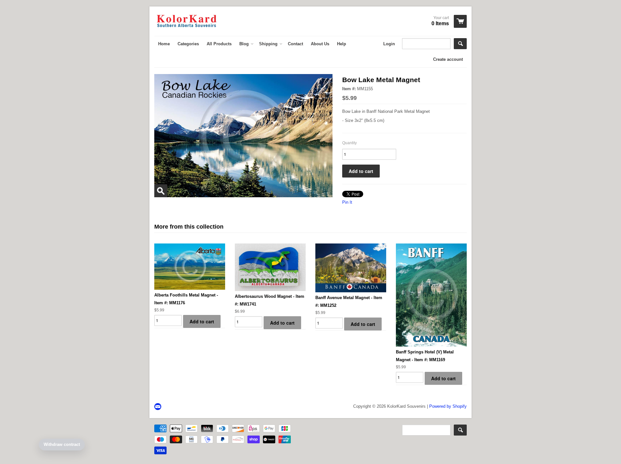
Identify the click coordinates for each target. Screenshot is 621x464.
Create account (448, 59)
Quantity (349, 143)
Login (389, 43)
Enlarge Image (160, 190)
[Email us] (158, 407)
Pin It (347, 202)
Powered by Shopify (448, 406)
